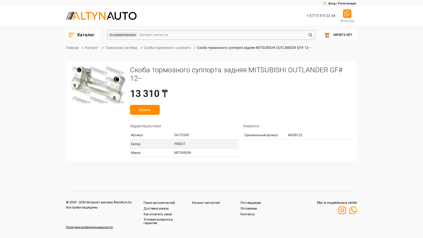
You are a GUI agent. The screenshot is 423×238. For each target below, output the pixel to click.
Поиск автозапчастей (159, 203)
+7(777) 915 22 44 (321, 16)
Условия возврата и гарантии (158, 221)
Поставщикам (251, 203)
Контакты (248, 214)
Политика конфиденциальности (89, 227)
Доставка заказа (156, 208)
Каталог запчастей (206, 203)
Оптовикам (249, 208)
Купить (145, 110)
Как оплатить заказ (158, 214)
